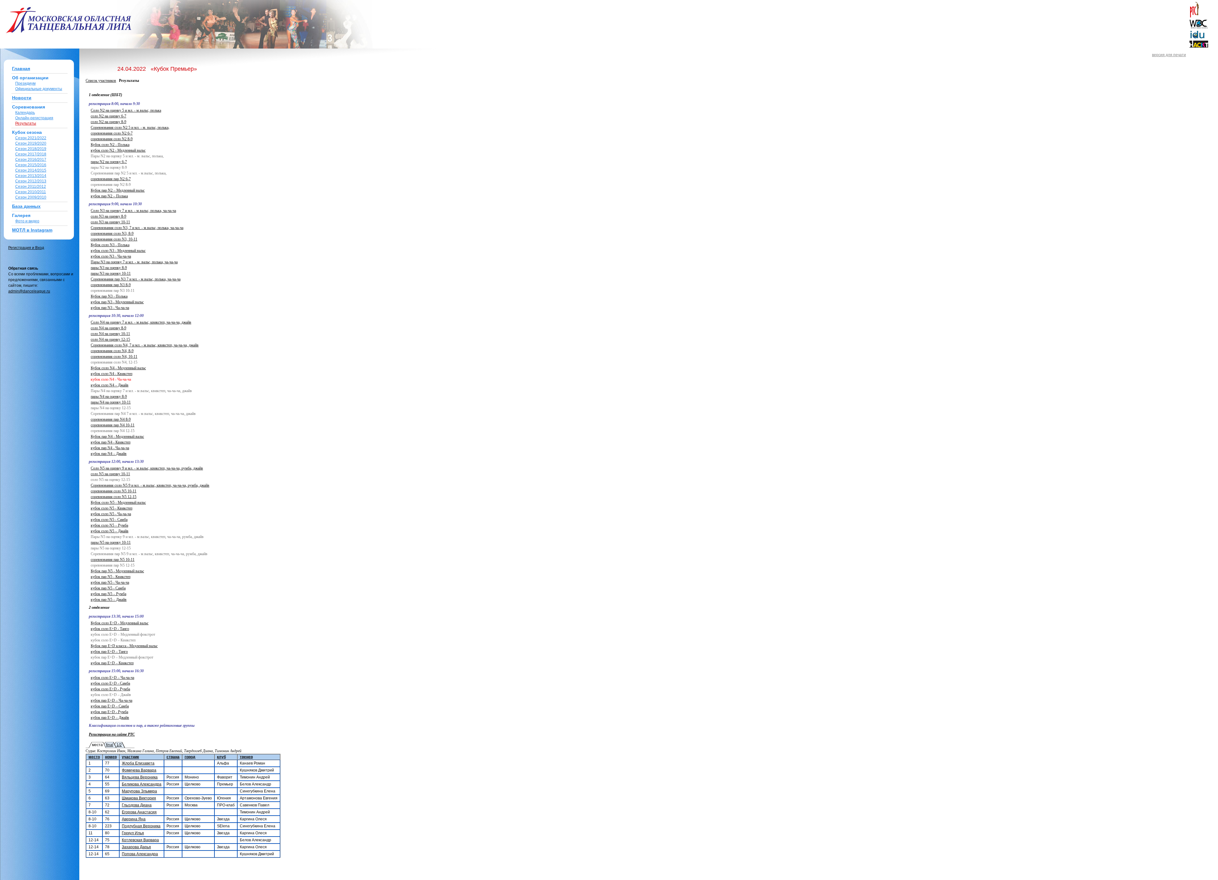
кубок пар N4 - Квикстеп (110, 442)
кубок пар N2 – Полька (109, 196)
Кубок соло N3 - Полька (110, 245)
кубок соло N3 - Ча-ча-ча (111, 256)
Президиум (25, 83)
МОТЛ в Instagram (32, 230)
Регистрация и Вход (26, 248)
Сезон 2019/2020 (30, 143)
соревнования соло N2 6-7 (112, 133)
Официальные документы (38, 89)
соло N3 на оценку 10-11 (110, 222)
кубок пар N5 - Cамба (108, 588)
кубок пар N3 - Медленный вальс (117, 302)
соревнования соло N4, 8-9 (112, 351)
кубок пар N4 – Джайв (109, 453)
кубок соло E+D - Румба (110, 689)
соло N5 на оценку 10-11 (110, 474)
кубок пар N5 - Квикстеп (110, 577)
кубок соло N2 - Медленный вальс (118, 150)
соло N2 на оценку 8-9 (108, 122)
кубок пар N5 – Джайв (109, 599)
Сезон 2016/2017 (30, 159)
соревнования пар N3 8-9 (111, 285)
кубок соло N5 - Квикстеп (111, 508)
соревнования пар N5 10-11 (112, 559)
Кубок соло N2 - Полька (110, 144)
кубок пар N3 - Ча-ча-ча (110, 307)
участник (130, 757)
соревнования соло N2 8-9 (112, 139)
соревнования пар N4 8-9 (111, 419)
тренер (246, 757)
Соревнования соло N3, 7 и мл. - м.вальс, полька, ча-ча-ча (137, 228)
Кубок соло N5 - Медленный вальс (118, 502)
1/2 (119, 745)
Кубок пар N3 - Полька (109, 296)
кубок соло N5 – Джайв (109, 531)
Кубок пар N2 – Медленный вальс (118, 190)
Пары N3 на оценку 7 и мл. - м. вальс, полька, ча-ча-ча (134, 262)
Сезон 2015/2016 (30, 165)
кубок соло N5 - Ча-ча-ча (111, 514)
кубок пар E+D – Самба (110, 706)
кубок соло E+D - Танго (110, 629)
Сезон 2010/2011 (30, 192)
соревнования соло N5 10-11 (113, 491)
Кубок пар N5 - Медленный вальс (117, 571)
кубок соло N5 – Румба (109, 525)
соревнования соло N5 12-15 (113, 497)
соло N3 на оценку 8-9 (108, 216)
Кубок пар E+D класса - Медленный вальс (124, 646)
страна (173, 757)
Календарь (25, 112)
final (109, 745)
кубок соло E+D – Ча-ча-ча (112, 677)
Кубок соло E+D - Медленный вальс (119, 623)
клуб (221, 757)
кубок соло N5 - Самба (109, 519)
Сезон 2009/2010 (30, 197)
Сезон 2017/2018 (30, 154)
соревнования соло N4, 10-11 (114, 356)
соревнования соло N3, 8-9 (112, 233)
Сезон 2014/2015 (30, 170)
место (94, 757)
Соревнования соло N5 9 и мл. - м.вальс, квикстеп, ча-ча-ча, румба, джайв (150, 485)
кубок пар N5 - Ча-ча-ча (110, 582)
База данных (26, 206)
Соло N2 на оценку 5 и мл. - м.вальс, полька (126, 110)
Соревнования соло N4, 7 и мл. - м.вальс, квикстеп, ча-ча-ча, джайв (145, 345)
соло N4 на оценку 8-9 (108, 328)
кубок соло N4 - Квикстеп (111, 373)
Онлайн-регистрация (34, 118)
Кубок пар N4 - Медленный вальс (117, 436)
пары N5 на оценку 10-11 (111, 542)
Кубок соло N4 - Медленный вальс (118, 368)
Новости (21, 97)
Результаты (25, 123)
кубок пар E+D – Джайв (110, 717)
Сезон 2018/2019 (30, 149)
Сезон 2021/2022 (30, 138)
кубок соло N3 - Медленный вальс (118, 250)
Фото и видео (27, 221)
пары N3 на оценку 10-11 (111, 273)
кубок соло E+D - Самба (110, 683)
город (190, 757)
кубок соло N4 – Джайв (109, 385)
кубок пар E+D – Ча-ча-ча (111, 700)
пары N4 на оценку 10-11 (111, 402)
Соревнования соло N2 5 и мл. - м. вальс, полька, (130, 127)
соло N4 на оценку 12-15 (110, 339)
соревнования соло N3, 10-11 (114, 239)
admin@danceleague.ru (29, 291)
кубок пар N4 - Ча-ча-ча (110, 448)
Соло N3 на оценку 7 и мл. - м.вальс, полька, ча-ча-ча (133, 210)
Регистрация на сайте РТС (112, 734)
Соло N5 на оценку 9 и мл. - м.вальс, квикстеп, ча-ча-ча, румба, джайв (147, 468)
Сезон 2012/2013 (30, 181)
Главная (21, 68)
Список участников (101, 80)
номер (111, 757)
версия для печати (1169, 55)
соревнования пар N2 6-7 (111, 179)
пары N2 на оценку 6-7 (109, 162)
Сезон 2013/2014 (30, 176)
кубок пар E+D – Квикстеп (112, 663)
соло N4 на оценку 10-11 (110, 334)
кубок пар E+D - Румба (109, 712)
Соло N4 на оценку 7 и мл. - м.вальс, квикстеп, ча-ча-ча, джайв (141, 322)
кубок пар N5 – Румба (108, 594)
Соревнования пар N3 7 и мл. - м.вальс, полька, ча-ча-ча (135, 279)
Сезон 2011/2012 (30, 186)
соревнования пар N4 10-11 (112, 425)
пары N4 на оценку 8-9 (109, 396)
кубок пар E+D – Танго (109, 651)
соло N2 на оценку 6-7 (108, 116)
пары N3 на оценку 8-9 (109, 268)
